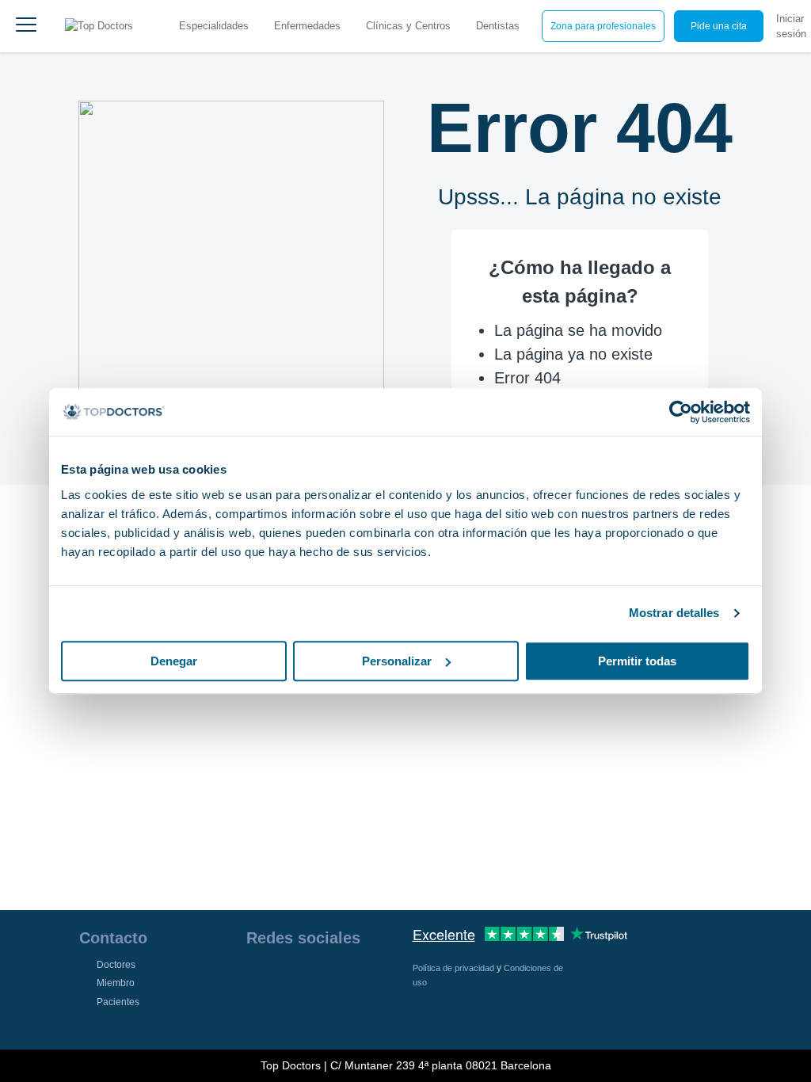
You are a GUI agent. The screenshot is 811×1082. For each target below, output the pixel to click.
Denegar (173, 661)
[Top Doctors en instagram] (286, 978)
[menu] (26, 26)
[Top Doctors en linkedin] (314, 978)
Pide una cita (719, 26)
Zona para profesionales (603, 26)
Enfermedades (307, 26)
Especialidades (214, 26)
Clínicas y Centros (408, 26)
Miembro (116, 983)
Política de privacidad (455, 968)
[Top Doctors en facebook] (257, 978)
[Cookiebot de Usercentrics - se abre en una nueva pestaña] (680, 412)
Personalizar (397, 661)
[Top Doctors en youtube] (371, 978)
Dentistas (498, 26)
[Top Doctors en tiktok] (257, 1013)
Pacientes (118, 1002)
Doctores (116, 964)
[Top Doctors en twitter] (343, 978)
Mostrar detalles (674, 612)
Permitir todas (637, 661)
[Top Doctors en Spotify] (287, 1013)
